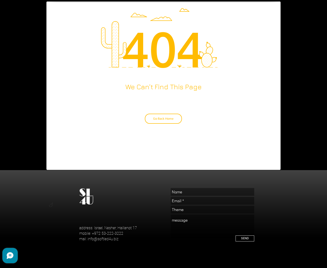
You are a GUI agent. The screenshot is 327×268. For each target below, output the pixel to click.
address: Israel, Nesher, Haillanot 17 (108, 228)
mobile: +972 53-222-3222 (101, 233)
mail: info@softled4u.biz (98, 239)
